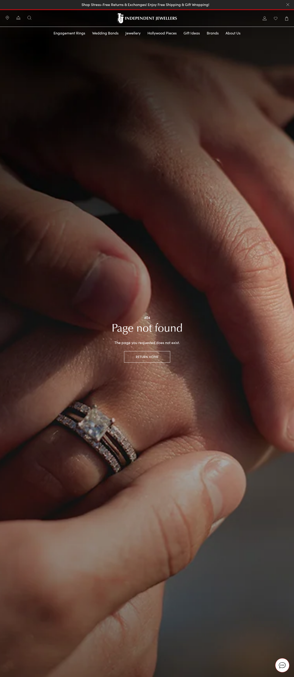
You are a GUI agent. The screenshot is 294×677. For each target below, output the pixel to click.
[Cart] (286, 18)
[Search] (29, 18)
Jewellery (133, 33)
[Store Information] (7, 18)
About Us (233, 33)
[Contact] (18, 18)
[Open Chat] (282, 665)
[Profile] (264, 18)
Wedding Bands (105, 33)
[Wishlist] (275, 18)
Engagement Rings (69, 33)
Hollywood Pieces (162, 33)
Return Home (147, 357)
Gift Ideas (192, 33)
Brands (213, 33)
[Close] (287, 4)
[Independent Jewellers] (147, 18)
